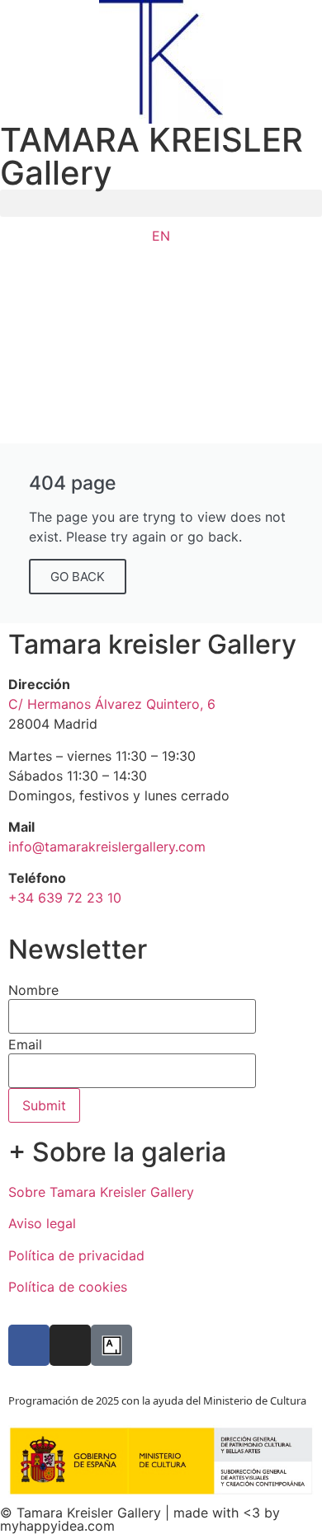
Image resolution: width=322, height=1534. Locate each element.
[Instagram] (70, 1345)
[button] (161, 203)
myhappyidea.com (57, 1526)
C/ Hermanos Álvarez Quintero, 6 (111, 704)
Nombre (33, 990)
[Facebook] (29, 1345)
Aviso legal (42, 1223)
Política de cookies (67, 1286)
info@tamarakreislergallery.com (107, 846)
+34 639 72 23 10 (64, 897)
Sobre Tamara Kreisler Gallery (101, 1192)
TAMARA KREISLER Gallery (151, 156)
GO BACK (77, 576)
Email (25, 1044)
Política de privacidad (76, 1255)
